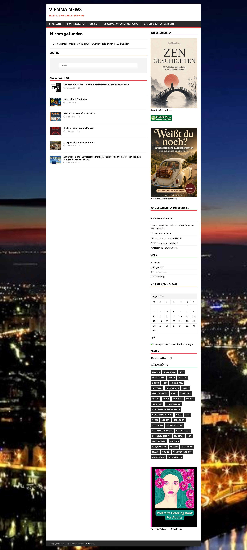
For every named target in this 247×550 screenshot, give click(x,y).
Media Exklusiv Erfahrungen (166, 409)
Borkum (183, 377)
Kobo (173, 393)
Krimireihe (185, 393)
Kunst (166, 399)
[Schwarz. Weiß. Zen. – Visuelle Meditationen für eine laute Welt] (55, 90)
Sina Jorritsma (159, 446)
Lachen (189, 399)
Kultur (155, 399)
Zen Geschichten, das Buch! (159, 23)
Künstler (177, 399)
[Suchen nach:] (98, 65)
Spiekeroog (187, 446)
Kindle (186, 388)
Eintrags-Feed (157, 267)
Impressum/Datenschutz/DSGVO (120, 23)
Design (93, 23)
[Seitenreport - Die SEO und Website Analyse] (172, 344)
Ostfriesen (157, 425)
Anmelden (155, 262)
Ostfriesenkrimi (174, 425)
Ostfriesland (182, 431)
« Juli (153, 337)
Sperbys (174, 446)
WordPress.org (157, 276)
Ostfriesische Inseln (162, 431)
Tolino (165, 452)
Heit (165, 383)
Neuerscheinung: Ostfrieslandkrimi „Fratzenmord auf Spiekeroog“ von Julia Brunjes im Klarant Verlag (102, 158)
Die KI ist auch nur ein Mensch (78, 128)
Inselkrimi (157, 388)
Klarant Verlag (159, 393)
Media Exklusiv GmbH (162, 415)
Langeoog (157, 404)
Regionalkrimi (159, 441)
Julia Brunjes (172, 388)
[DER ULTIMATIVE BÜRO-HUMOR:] (55, 119)
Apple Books (170, 372)
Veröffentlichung (182, 452)
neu (187, 415)
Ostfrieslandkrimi (161, 436)
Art (181, 372)
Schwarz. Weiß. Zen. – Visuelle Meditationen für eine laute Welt (96, 84)
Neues (155, 420)
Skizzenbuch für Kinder (75, 99)
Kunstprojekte (75, 23)
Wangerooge (158, 457)
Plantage (178, 436)
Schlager (174, 441)
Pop (189, 436)
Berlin (172, 377)
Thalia (155, 452)
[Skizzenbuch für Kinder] (55, 104)
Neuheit (165, 420)
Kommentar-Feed (159, 272)
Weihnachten (175, 457)
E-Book (155, 383)
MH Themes (89, 543)
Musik (179, 415)
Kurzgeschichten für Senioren (78, 142)
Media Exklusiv (173, 404)
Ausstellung (158, 377)
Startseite (55, 23)
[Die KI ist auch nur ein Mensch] (55, 133)
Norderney (178, 420)
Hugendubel (177, 383)
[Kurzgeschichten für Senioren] (55, 148)
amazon (156, 372)
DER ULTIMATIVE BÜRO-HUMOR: (79, 113)
